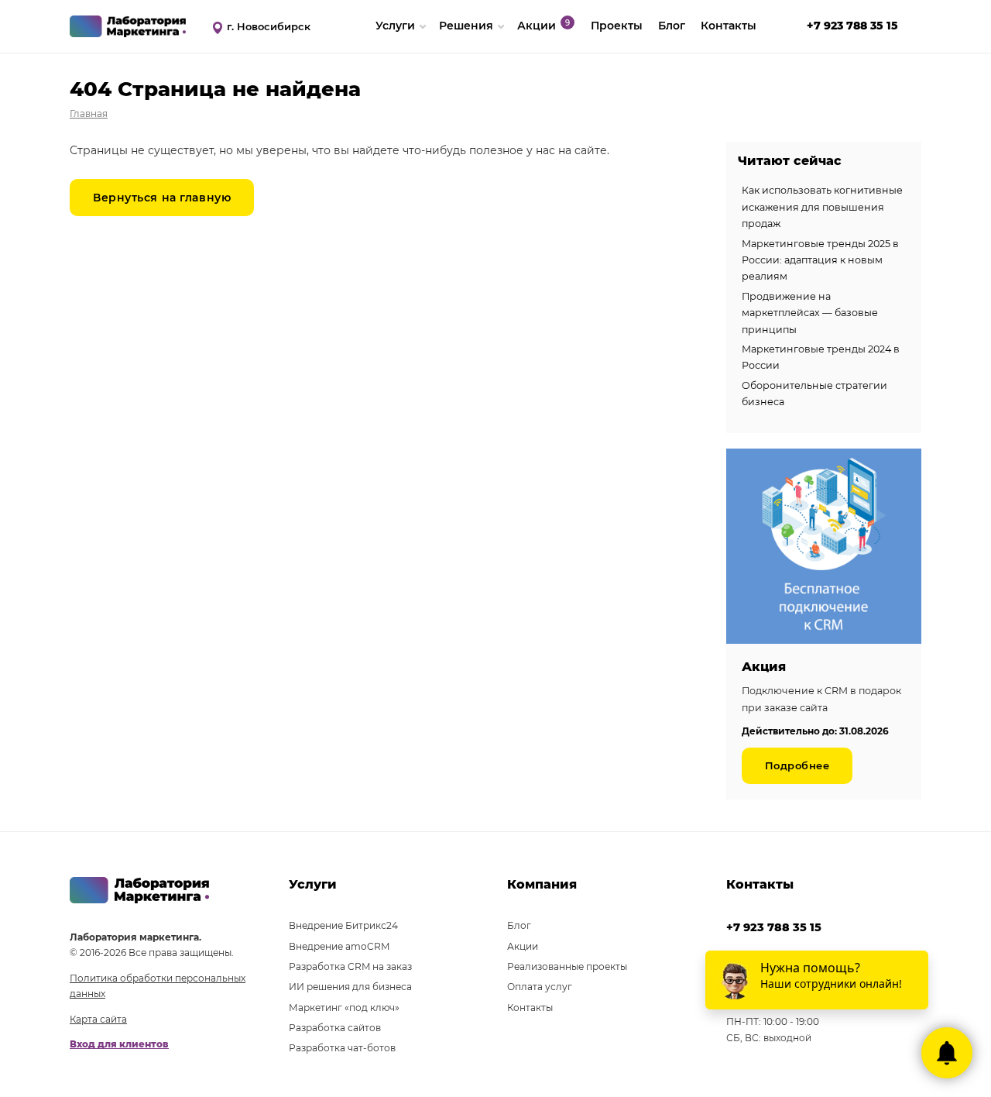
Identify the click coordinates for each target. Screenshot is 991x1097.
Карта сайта (98, 1019)
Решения (466, 26)
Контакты (728, 26)
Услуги (395, 26)
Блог (671, 26)
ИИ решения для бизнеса (350, 986)
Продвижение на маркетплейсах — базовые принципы (810, 313)
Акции (536, 26)
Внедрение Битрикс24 (343, 925)
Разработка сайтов (335, 1027)
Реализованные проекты (567, 966)
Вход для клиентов (119, 1044)
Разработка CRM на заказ (350, 966)
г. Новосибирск (268, 26)
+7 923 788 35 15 (852, 26)
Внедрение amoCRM (339, 946)
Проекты (617, 26)
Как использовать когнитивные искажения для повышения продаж (822, 206)
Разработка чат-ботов (342, 1048)
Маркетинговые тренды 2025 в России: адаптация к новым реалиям (820, 260)
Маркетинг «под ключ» (344, 1007)
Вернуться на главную (162, 198)
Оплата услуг (539, 986)
